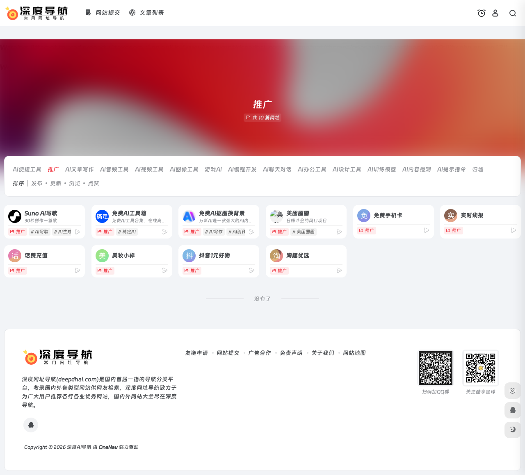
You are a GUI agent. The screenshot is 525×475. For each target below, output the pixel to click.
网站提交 (228, 353)
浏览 (74, 183)
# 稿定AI (127, 231)
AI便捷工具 (27, 169)
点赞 (93, 183)
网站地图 (354, 353)
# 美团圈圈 (303, 231)
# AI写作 (214, 231)
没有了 (262, 298)
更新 (56, 183)
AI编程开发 (242, 169)
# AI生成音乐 (67, 231)
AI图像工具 (184, 169)
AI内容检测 (416, 169)
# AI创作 (237, 231)
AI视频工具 (149, 169)
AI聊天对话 (277, 169)
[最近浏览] (481, 13)
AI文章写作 (79, 169)
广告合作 (259, 353)
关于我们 (322, 353)
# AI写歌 (39, 231)
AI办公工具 (312, 169)
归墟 (478, 169)
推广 (53, 169)
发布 (37, 183)
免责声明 (291, 353)
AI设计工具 (347, 169)
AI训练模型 (382, 169)
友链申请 (196, 353)
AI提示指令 (451, 169)
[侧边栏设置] (512, 390)
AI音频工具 (114, 169)
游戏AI (213, 169)
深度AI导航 (79, 447)
